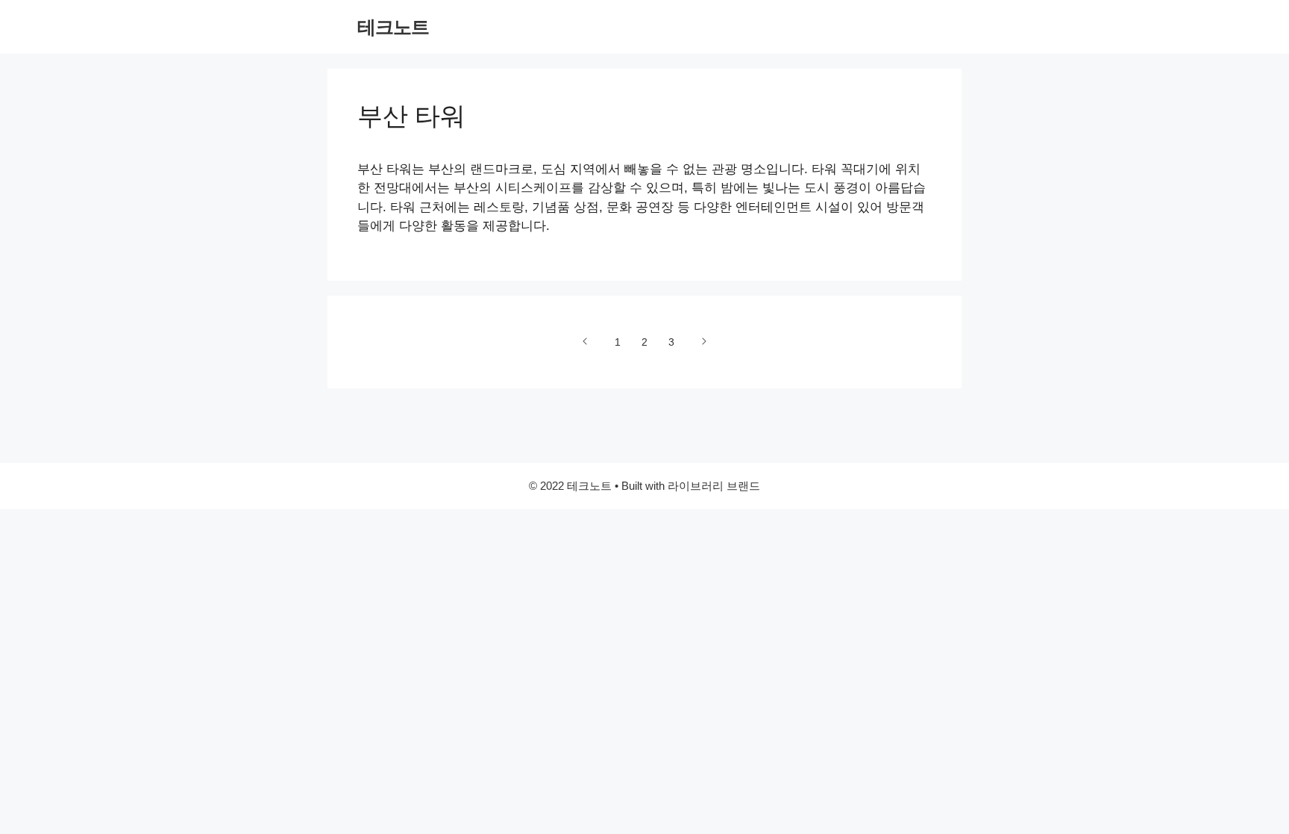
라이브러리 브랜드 (714, 485)
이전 (585, 341)
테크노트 (393, 26)
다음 (703, 341)
